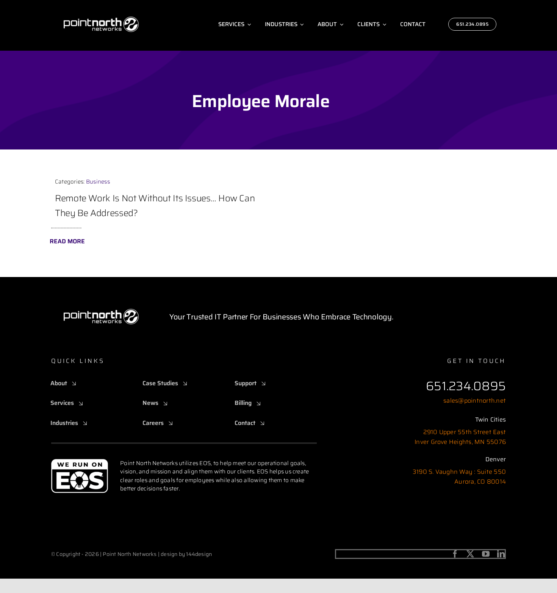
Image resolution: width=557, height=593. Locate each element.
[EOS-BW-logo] (79, 461)
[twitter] (470, 554)
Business (98, 181)
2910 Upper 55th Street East (464, 432)
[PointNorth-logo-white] (101, 6)
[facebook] (455, 554)
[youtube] (486, 554)
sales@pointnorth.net (474, 400)
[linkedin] (501, 554)
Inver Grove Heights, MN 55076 (460, 442)
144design (199, 554)
